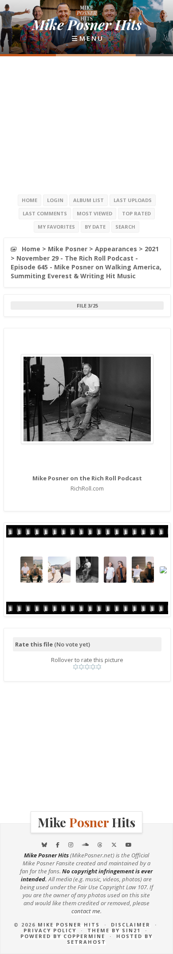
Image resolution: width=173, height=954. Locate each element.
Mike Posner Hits (69, 924)
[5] (99, 667)
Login (55, 200)
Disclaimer (130, 924)
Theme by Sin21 (114, 930)
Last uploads (133, 200)
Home (29, 200)
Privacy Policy (50, 930)
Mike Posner (67, 249)
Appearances (116, 249)
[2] (81, 667)
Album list (88, 200)
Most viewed (94, 213)
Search (125, 226)
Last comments (45, 213)
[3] (87, 667)
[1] (76, 667)
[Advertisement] (86, 125)
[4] (93, 667)
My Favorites (56, 226)
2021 (152, 249)
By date (95, 226)
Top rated (136, 213)
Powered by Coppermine (62, 936)
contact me (85, 911)
